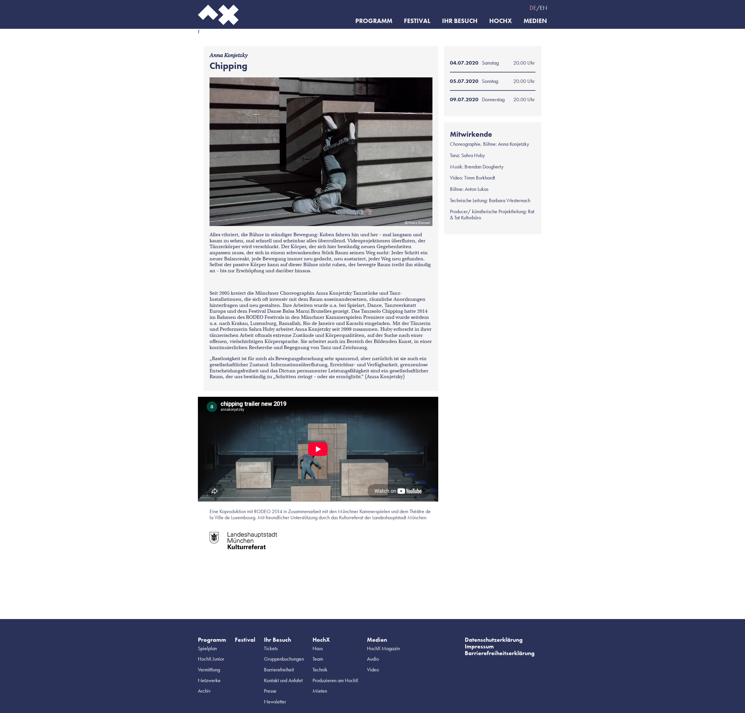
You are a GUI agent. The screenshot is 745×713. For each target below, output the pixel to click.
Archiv (204, 690)
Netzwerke (209, 680)
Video (373, 669)
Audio (373, 658)
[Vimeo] (503, 7)
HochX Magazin (383, 648)
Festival (417, 21)
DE (533, 8)
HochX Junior (211, 658)
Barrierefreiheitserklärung (500, 653)
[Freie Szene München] (515, 7)
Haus (318, 648)
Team (318, 658)
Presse (270, 690)
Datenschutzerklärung (494, 639)
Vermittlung (209, 669)
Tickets (271, 648)
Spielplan (207, 648)
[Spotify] (492, 7)
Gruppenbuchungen (284, 658)
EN (543, 8)
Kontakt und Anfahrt (283, 680)
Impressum (479, 646)
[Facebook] (468, 7)
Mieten (320, 690)
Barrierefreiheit (279, 669)
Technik (320, 669)
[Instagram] (480, 7)
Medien (535, 21)
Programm (373, 21)
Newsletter (275, 701)
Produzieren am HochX (335, 680)
